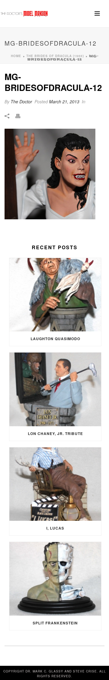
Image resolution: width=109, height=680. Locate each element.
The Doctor (21, 101)
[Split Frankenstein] (55, 579)
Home (16, 56)
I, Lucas (55, 528)
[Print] (20, 115)
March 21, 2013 (64, 101)
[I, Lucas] (55, 484)
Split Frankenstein (55, 623)
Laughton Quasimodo (55, 338)
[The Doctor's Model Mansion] (24, 13)
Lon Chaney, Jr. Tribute (55, 433)
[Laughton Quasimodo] (55, 295)
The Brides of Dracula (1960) (55, 56)
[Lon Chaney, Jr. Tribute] (55, 389)
